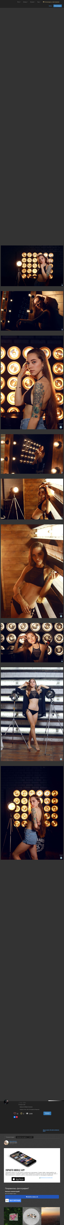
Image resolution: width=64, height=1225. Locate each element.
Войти (50, 5)
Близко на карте (22, 1137)
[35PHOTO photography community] (8, 2)
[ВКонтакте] (15, 1117)
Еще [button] (38, 1)
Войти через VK (32, 1197)
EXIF (30, 1137)
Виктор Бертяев (13, 1141)
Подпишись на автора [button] (47, 1113)
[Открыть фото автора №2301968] (32, 1216)
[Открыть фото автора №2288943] (50, 1216)
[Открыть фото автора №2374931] (13, 1216)
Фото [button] (18, 1)
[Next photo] (62, 534)
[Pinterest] (17, 1117)
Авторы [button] (25, 1)
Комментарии (10, 1137)
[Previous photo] (1, 534)
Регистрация (57, 5)
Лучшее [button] (32, 1)
